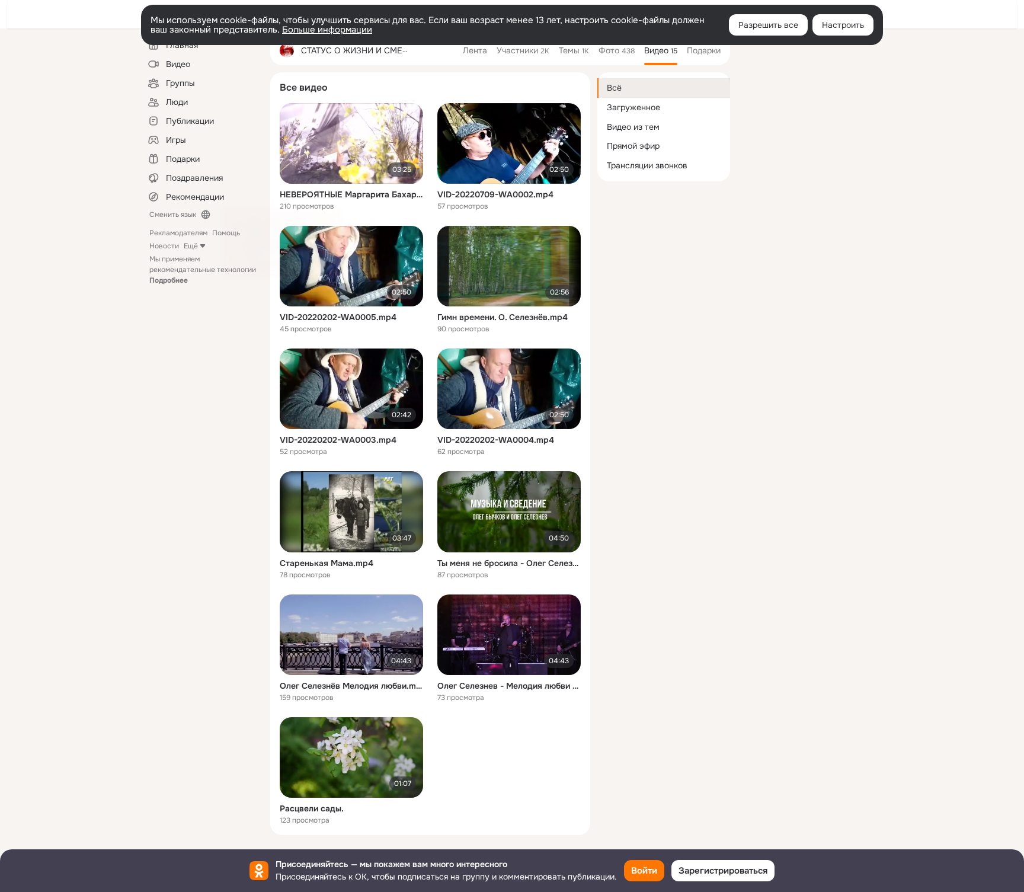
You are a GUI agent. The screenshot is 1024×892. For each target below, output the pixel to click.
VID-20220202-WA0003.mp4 (338, 439)
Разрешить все (768, 25)
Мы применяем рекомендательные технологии (202, 269)
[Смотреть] (351, 143)
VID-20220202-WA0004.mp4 (495, 439)
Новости (164, 246)
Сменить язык (172, 214)
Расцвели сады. (312, 808)
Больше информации (327, 30)
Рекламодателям (178, 233)
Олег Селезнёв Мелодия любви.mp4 (351, 685)
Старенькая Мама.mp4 (326, 563)
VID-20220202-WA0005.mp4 (338, 317)
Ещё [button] (191, 246)
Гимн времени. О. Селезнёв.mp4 (502, 317)
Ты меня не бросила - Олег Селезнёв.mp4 (509, 563)
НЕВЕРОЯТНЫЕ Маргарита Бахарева (351, 194)
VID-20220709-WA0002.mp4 (495, 194)
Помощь (226, 233)
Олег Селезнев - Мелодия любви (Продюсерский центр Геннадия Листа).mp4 (509, 685)
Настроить (843, 25)
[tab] (475, 50)
